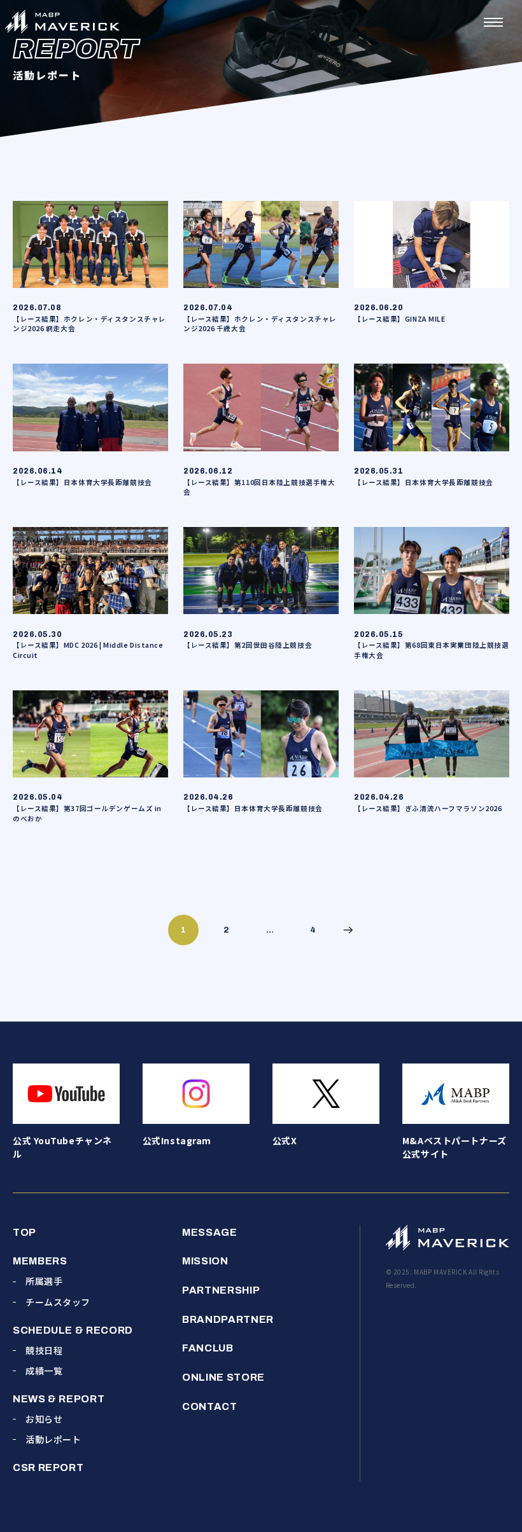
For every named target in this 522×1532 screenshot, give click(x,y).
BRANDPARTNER (228, 1319)
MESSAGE (209, 1232)
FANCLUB (207, 1348)
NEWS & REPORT (58, 1398)
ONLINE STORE (223, 1377)
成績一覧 (43, 1370)
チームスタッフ (57, 1302)
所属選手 (43, 1281)
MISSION (205, 1260)
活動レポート (53, 1439)
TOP (24, 1232)
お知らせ (43, 1418)
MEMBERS (40, 1260)
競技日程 (43, 1350)
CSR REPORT (48, 1467)
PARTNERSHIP (221, 1290)
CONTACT (209, 1406)
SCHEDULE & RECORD (73, 1330)
